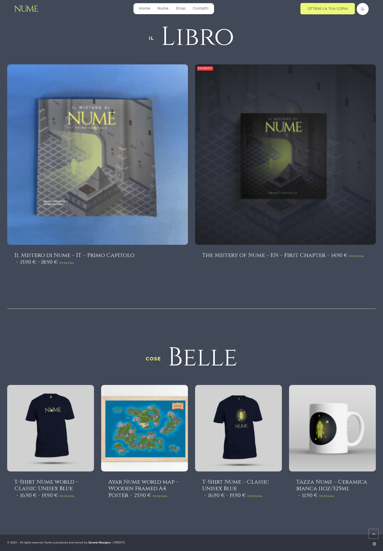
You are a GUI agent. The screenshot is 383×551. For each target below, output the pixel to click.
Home (144, 8)
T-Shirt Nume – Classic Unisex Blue (235, 488)
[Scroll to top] (374, 533)
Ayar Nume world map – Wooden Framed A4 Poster (143, 488)
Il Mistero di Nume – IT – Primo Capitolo (74, 259)
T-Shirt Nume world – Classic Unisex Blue (46, 488)
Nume (163, 8)
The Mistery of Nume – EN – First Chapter (283, 255)
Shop (181, 8)
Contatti (200, 8)
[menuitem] (144, 8)
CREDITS (119, 542)
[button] (97, 154)
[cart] (363, 9)
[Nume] (26, 8)
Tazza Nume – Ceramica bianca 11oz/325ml (331, 488)
